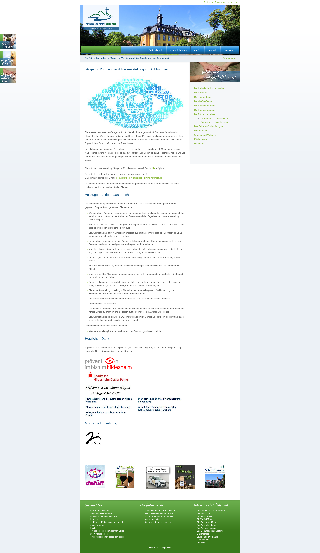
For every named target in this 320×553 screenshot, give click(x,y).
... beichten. (93, 528)
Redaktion (209, 2)
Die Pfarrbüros (201, 93)
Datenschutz (220, 2)
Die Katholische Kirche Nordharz (210, 88)
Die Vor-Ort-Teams (203, 101)
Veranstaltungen (178, 50)
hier (154, 168)
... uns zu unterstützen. (153, 519)
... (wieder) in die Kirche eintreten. (103, 516)
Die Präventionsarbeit (96, 58)
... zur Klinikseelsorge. (98, 534)
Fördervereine (201, 139)
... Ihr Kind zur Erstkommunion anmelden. (107, 522)
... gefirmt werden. (96, 525)
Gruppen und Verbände (205, 135)
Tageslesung (229, 58)
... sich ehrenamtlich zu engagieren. (159, 516)
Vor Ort (197, 50)
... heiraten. (93, 519)
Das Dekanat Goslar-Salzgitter (209, 126)
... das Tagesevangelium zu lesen (158, 513)
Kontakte (212, 50)
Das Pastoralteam (203, 97)
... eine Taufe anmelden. (99, 511)
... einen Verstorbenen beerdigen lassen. (106, 537)
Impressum (233, 2)
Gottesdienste (155, 50)
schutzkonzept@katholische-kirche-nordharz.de (139, 178)
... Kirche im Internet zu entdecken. (158, 522)
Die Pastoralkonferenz (205, 110)
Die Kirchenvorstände (204, 105)
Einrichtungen (201, 131)
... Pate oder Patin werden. (100, 513)
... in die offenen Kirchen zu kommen (159, 511)
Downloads (230, 50)
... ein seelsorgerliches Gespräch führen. (106, 531)
